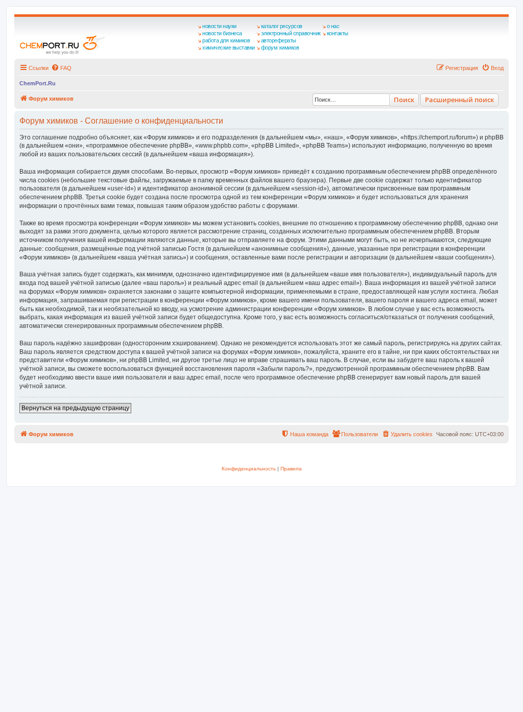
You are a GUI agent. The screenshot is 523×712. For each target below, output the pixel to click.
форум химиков (280, 47)
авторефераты (278, 40)
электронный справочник (291, 33)
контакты (337, 33)
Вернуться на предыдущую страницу (75, 408)
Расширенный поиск (459, 99)
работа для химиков (226, 40)
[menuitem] (61, 68)
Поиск (404, 99)
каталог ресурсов (281, 26)
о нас (333, 26)
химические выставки (228, 47)
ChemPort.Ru (37, 83)
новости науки (219, 26)
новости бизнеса (222, 33)
